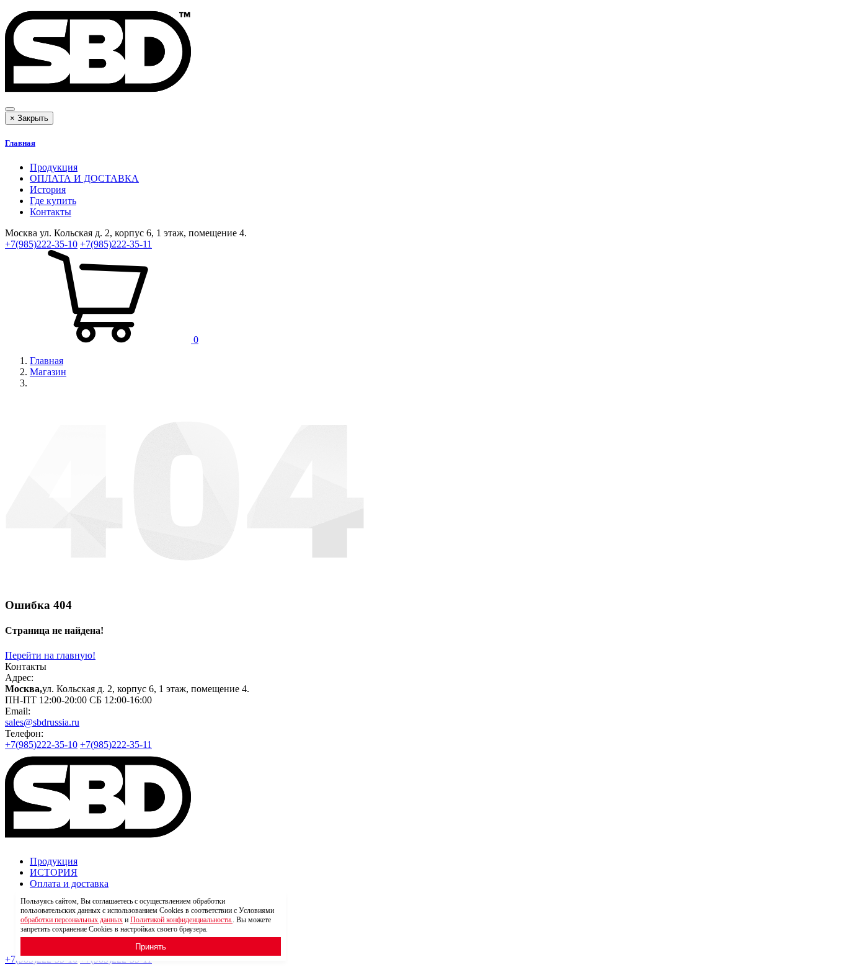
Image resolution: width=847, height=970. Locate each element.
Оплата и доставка (69, 883)
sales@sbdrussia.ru (42, 722)
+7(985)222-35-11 (116, 244)
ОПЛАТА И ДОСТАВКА (84, 178)
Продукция (54, 167)
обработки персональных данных (71, 919)
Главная (20, 143)
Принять (150, 946)
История (48, 189)
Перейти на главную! (50, 655)
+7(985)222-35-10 (41, 244)
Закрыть (29, 118)
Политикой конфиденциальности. (181, 919)
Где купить (53, 200)
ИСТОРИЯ (54, 872)
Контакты (50, 212)
